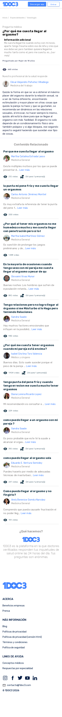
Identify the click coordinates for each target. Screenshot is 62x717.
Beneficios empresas (13, 605)
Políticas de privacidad (14, 631)
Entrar (54, 4)
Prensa (6, 610)
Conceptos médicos (13, 663)
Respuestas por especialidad (17, 668)
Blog (4, 626)
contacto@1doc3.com (16, 685)
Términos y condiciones (14, 642)
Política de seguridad (13, 647)
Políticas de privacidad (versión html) (22, 637)
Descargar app (37, 4)
